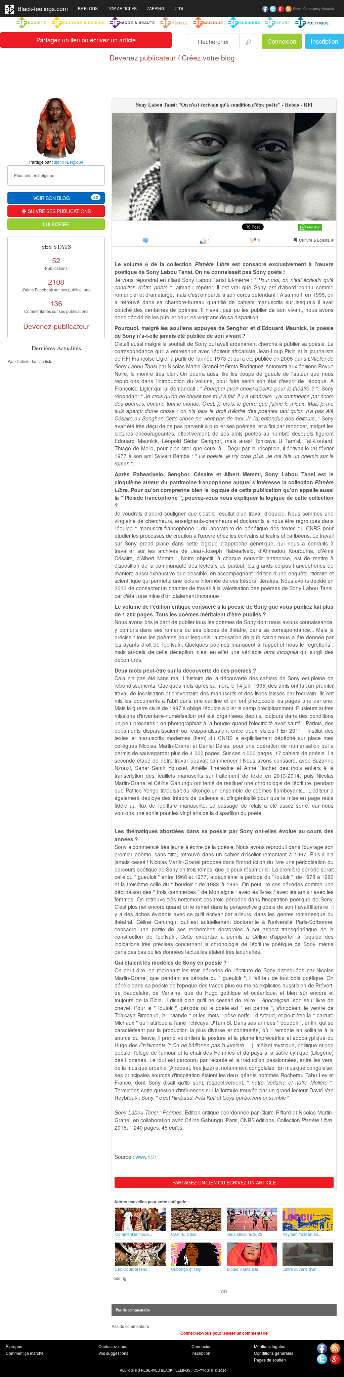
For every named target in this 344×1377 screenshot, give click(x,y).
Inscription (324, 41)
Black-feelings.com (41, 8)
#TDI (178, 8)
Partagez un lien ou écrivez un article (86, 39)
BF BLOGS (88, 8)
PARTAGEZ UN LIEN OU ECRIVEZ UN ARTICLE (224, 1182)
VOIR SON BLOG (65, 197)
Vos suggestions (113, 1353)
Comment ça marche (25, 1353)
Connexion (281, 41)
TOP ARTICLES (122, 8)
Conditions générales (273, 1353)
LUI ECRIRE (56, 224)
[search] (248, 41)
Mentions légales (269, 1346)
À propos (14, 1346)
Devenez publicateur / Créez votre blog (172, 57)
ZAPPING (155, 8)
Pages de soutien (270, 1360)
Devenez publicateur (56, 326)
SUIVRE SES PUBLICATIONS (59, 211)
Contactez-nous (112, 1346)
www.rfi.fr (145, 1156)
